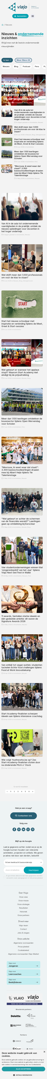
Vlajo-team (23, 925)
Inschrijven (34, 870)
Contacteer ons (24, 816)
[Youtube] (28, 829)
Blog (16, 66)
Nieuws (6, 66)
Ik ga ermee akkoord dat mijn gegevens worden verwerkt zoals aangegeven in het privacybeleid (24, 877)
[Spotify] (32, 829)
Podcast (26, 66)
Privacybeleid (23, 946)
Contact (23, 929)
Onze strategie (23, 904)
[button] (23, 1075)
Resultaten (23, 908)
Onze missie (23, 900)
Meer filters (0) (23, 60)
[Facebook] (14, 829)
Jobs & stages (23, 933)
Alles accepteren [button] (23, 1069)
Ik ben (6, 60)
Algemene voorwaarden (23, 943)
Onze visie (23, 897)
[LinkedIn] (23, 829)
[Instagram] (19, 829)
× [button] (44, 1052)
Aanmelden (22, 16)
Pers (37, 66)
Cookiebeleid (23, 950)
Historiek (23, 911)
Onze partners (23, 915)
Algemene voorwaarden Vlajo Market (23, 954)
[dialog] (23, 1064)
